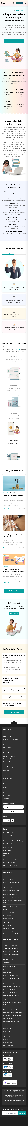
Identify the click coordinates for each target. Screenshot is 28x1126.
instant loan (17, 349)
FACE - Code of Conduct (10, 865)
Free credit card (7, 925)
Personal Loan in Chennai (10, 981)
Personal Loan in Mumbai (10, 970)
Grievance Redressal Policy (11, 859)
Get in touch (14, 41)
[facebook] (5, 820)
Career (5, 773)
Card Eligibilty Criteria (9, 931)
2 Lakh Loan (6, 960)
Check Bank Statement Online (12, 1018)
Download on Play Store (14, 812)
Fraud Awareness (8, 843)
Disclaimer (6, 853)
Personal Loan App (8, 745)
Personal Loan (7, 736)
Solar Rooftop (7, 761)
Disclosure (6, 856)
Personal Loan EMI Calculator (11, 882)
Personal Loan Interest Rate (11, 890)
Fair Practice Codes (8, 832)
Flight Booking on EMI (9, 1028)
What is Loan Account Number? (12, 1010)
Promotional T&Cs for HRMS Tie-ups (13, 841)
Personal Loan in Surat (9, 989)
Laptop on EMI (7, 1042)
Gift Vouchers (7, 795)
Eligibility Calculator (8, 885)
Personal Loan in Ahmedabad (11, 986)
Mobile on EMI (7, 1031)
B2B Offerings (10, 10)
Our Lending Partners (9, 862)
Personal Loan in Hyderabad (11, 978)
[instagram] (8, 820)
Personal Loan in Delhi (9, 972)
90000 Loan (6, 954)
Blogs (5, 787)
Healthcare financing (9, 759)
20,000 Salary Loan (8, 910)
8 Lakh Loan (15, 954)
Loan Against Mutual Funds (11, 739)
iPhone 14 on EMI (8, 1045)
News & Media (7, 792)
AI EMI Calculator (8, 879)
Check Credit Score (8, 888)
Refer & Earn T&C (8, 847)
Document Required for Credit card (13, 934)
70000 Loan (6, 948)
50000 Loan (6, 943)
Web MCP (6, 798)
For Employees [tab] (20, 253)
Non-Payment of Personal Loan (12, 1015)
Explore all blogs (14, 591)
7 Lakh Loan (15, 951)
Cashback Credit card (9, 928)
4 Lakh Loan (15, 943)
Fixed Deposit (7, 747)
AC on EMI (6, 1034)
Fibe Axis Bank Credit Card (10, 742)
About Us (6, 770)
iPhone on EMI (7, 1036)
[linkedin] (12, 820)
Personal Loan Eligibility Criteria (12, 898)
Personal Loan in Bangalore (11, 975)
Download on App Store (14, 807)
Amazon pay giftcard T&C (10, 838)
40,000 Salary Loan (9, 915)
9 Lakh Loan (15, 957)
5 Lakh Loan (15, 945)
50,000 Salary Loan (9, 918)
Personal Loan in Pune (9, 984)
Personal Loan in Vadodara (11, 995)
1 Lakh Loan (6, 957)
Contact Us (6, 776)
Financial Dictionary (9, 790)
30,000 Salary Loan (8, 912)
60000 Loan (6, 945)
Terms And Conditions (9, 835)
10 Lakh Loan (16, 960)
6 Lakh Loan (15, 948)
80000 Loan (6, 951)
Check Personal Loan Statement (12, 1007)
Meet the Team (7, 778)
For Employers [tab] (8, 253)
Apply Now (22, 1113)
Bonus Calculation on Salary (11, 1021)
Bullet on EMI (7, 1039)
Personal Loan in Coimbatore (11, 992)
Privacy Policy (7, 850)
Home (3, 10)
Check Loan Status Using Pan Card (13, 1012)
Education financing (9, 756)
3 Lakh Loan (6, 962)
